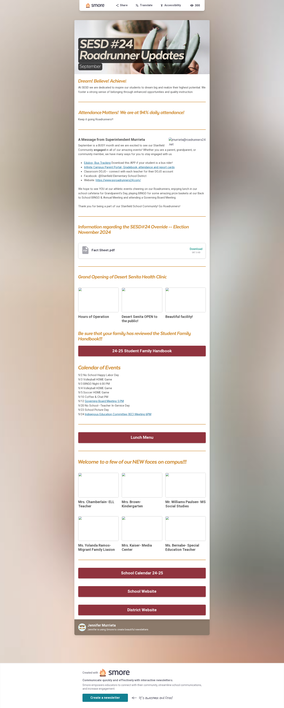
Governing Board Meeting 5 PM (104, 401)
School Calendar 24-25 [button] (142, 573)
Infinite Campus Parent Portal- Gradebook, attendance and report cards (129, 167)
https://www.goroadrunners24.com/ (118, 180)
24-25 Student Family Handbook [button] (142, 351)
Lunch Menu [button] (142, 437)
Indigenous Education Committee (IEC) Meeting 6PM (118, 414)
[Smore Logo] (95, 5)
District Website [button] (142, 610)
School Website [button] (142, 591)
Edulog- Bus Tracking (97, 163)
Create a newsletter (105, 698)
